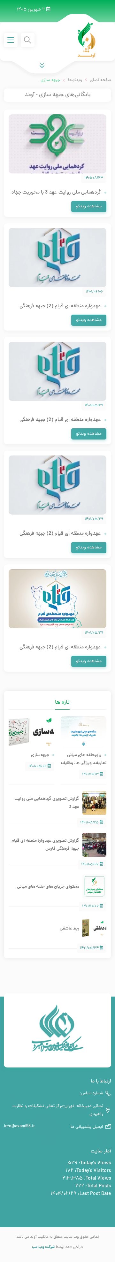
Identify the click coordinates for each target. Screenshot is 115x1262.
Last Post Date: (94, 1194)
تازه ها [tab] (62, 702)
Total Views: (97, 1178)
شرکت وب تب (43, 1247)
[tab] (50, 698)
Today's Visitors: (92, 1171)
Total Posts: (97, 1186)
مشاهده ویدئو (89, 206)
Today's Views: (94, 1163)
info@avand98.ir (19, 1126)
